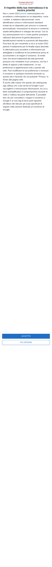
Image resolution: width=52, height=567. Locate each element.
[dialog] (26, 283)
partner (23, 13)
